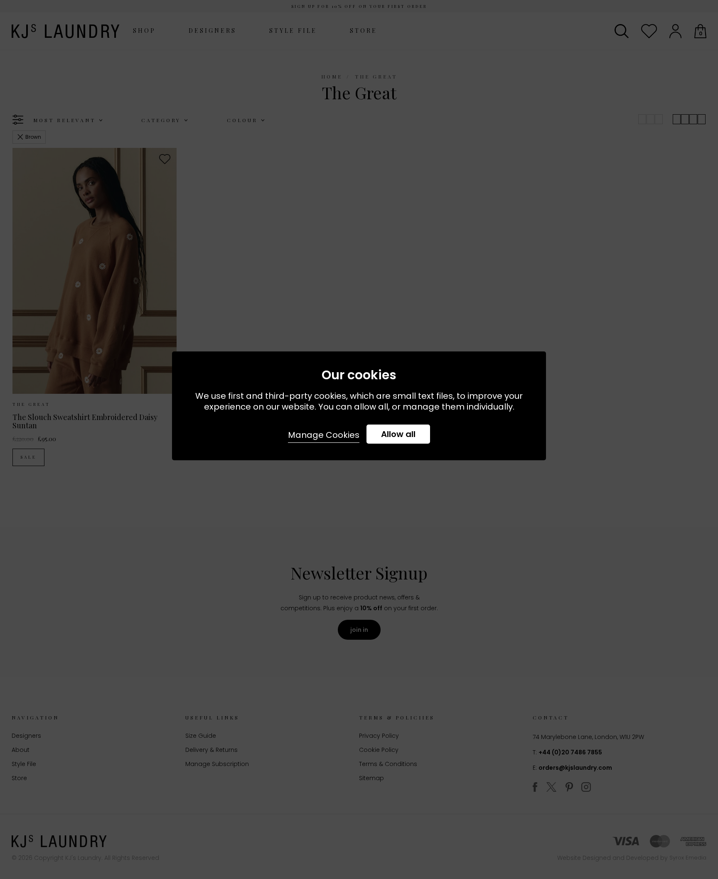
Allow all (398, 434)
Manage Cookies (323, 435)
